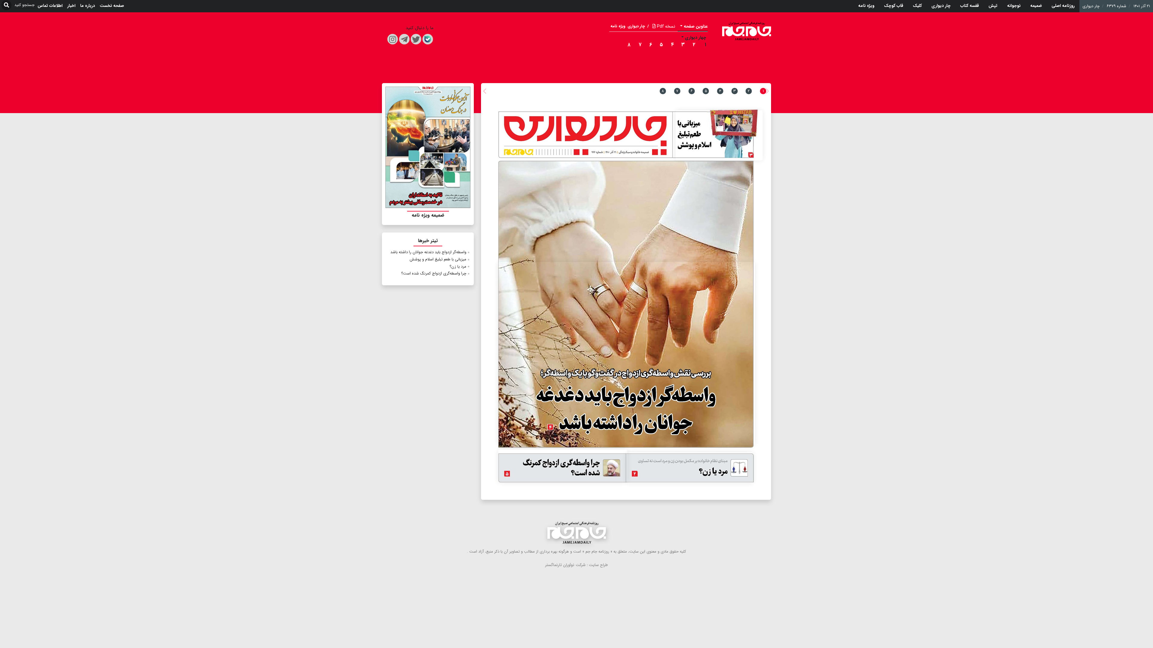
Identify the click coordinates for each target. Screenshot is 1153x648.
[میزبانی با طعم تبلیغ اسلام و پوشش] (719, 135)
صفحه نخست (112, 5)
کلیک (917, 5)
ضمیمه (1036, 5)
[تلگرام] (404, 39)
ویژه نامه (866, 5)
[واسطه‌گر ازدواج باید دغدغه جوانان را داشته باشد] (626, 353)
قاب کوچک (893, 5)
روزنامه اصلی (1063, 5)
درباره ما (87, 5)
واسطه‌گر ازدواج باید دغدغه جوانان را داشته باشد (428, 252)
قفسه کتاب (969, 5)
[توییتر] (416, 39)
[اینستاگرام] (392, 39)
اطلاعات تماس (50, 5)
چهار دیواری (695, 37)
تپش (992, 5)
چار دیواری (941, 5)
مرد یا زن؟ (457, 266)
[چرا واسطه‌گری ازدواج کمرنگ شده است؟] (562, 465)
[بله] (427, 39)
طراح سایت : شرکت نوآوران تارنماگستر (576, 565)
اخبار (71, 5)
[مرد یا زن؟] (690, 467)
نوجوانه (1014, 5)
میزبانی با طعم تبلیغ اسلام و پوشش (438, 259)
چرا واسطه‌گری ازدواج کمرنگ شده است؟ (433, 273)
